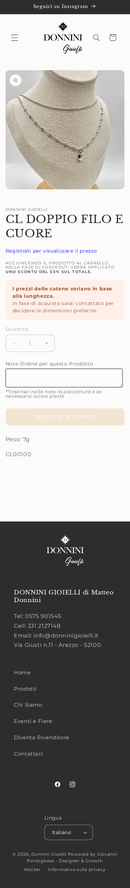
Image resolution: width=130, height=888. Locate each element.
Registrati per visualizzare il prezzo (51, 251)
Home (22, 672)
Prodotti (25, 689)
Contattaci (28, 754)
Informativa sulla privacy (76, 869)
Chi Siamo (28, 705)
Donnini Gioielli (49, 854)
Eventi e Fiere (33, 721)
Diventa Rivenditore (41, 737)
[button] (15, 38)
